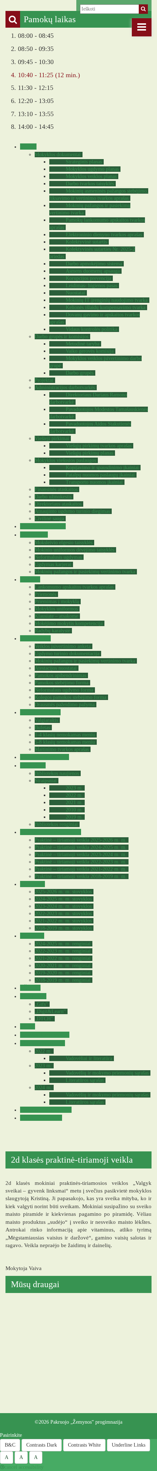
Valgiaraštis (46, 720)
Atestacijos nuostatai (56, 668)
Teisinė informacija (42, 526)
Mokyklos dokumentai (58, 154)
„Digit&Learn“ (50, 1011)
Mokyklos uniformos (56, 609)
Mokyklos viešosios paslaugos (65, 460)
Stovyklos (31, 884)
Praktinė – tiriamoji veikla (49, 832)
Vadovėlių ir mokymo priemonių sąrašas (107, 1073)
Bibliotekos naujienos (57, 773)
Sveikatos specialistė (43, 757)
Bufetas (42, 727)
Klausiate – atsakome (56, 616)
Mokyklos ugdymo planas (92, 169)
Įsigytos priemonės (41, 1043)
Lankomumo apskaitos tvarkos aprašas (74, 587)
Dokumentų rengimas (45, 1110)
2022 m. (74, 795)
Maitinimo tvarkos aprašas (62, 749)
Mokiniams (33, 534)
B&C (10, 1445)
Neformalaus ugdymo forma (64, 690)
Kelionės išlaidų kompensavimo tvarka (105, 307)
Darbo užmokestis (53, 496)
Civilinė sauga (49, 518)
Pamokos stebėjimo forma (61, 682)
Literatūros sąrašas (85, 1080)
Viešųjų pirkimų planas (89, 453)
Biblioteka (32, 765)
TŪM (26, 1026)
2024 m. (43, 1087)
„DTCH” (44, 1018)
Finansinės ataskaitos (56, 489)
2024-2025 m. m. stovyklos (63, 899)
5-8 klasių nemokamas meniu (65, 742)
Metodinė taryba (82, 344)
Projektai (44, 380)
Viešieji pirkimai (52, 438)
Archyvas (31, 936)
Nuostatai (75, 293)
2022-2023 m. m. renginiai (63, 951)
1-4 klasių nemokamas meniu (65, 735)
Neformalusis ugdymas (58, 557)
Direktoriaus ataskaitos (58, 504)
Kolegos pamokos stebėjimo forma (70, 697)
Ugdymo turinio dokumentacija (67, 653)
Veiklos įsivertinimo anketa (63, 646)
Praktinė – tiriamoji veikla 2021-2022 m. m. (81, 869)
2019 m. (74, 817)
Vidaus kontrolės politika (91, 329)
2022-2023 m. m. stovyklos (63, 913)
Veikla (27, 146)
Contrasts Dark (41, 1445)
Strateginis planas (84, 162)
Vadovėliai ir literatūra (89, 1058)
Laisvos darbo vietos (44, 1035)
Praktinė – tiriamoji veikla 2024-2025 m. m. (81, 847)
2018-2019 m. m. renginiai (63, 980)
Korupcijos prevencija (88, 278)
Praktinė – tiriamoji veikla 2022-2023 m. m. (81, 862)
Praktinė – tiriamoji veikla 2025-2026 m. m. (81, 840)
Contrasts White (84, 1445)
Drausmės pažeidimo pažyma (65, 704)
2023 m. (74, 788)
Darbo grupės (79, 373)
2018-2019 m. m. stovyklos (63, 928)
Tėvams (29, 579)
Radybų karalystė (52, 630)
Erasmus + (32, 996)
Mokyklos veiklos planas (91, 176)
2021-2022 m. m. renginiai (63, 958)
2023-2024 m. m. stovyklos (63, 906)
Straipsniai (46, 780)
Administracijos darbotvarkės (65, 387)
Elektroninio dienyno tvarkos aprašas (104, 234)
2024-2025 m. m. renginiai (63, 943)
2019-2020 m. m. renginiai (63, 973)
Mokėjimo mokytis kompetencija (69, 623)
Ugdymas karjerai (53, 564)
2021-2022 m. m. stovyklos (63, 921)
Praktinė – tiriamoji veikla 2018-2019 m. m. (81, 876)
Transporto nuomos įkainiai (94, 482)
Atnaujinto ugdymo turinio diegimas (72, 511)
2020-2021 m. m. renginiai (63, 965)
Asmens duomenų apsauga (93, 271)
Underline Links (128, 1445)
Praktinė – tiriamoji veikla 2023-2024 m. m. (81, 854)
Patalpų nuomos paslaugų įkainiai (100, 475)
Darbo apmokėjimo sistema (94, 263)
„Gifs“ (41, 1004)
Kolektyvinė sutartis (86, 242)
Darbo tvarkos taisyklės (90, 183)
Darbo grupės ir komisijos (61, 336)
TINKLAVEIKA (40, 1118)
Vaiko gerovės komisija (90, 351)
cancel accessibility (23, 1467)
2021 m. (74, 802)
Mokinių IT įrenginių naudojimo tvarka (107, 300)
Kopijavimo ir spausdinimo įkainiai (102, 467)
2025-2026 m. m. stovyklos (63, 891)
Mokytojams (34, 638)
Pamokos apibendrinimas (60, 675)
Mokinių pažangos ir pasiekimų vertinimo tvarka (85, 571)
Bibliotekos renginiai (56, 824)
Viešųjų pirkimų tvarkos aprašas (98, 445)
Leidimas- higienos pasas (91, 285)
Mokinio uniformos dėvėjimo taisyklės (74, 550)
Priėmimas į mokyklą (57, 601)
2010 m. (74, 809)
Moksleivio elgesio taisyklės (63, 542)
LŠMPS (29, 988)
